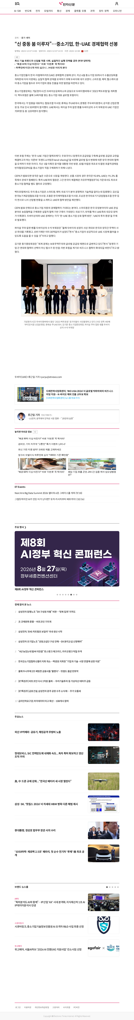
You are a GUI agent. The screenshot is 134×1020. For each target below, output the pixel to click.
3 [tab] (63, 594)
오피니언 (117, 11)
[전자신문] (67, 4)
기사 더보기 (46, 415)
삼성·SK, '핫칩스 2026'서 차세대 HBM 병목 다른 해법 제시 (46, 804)
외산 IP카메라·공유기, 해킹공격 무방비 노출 (38, 732)
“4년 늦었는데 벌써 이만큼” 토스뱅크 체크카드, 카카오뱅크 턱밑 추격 (50, 651)
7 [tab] (74, 594)
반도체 (28, 11)
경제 (68, 11)
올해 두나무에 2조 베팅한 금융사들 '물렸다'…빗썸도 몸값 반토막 (48, 671)
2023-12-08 (78, 51)
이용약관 (27, 1007)
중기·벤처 (25, 37)
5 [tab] (68, 594)
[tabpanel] (67, 561)
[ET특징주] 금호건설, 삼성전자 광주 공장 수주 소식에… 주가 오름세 (49, 691)
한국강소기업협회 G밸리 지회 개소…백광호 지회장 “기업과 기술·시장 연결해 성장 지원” (59, 661)
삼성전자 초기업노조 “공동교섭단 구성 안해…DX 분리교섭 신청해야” (50, 641)
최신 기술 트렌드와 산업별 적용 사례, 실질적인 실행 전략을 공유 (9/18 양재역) (53, 60)
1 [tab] (57, 594)
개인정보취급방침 (42, 1007)
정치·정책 (104, 11)
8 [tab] (76, 594)
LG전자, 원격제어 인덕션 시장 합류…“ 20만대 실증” (51, 418)
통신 (59, 11)
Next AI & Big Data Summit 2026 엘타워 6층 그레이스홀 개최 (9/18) (48, 493)
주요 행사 (20, 527)
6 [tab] (71, 594)
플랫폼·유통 (80, 11)
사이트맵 (66, 1007)
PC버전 (77, 1007)
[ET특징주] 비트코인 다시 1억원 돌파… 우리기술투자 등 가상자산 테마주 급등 (54, 681)
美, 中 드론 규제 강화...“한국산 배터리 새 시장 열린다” (43, 781)
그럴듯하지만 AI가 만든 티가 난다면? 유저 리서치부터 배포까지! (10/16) (49, 499)
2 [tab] (60, 594)
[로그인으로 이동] (116, 3)
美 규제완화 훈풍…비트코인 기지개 (34, 621)
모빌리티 (48, 11)
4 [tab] (65, 594)
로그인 (18, 1007)
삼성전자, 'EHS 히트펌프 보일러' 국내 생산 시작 (40, 631)
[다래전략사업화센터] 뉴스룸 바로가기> (63, 398)
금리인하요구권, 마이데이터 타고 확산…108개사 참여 (43, 701)
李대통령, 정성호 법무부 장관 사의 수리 (35, 830)
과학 (92, 11)
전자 (38, 11)
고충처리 (56, 1007)
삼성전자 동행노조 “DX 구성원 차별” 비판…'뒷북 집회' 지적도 (47, 611)
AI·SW (17, 11)
